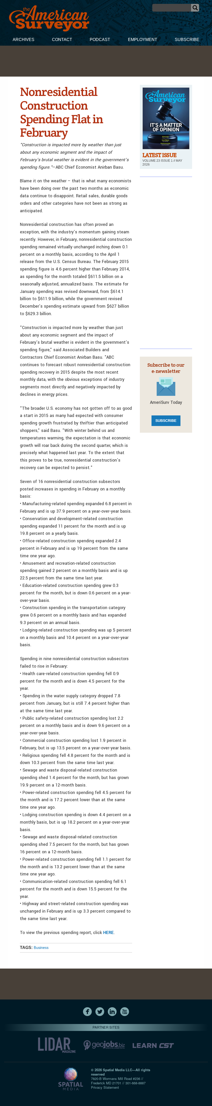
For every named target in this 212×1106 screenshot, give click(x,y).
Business (41, 948)
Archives (23, 39)
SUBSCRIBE (165, 421)
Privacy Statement (105, 1087)
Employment (142, 39)
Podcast (100, 39)
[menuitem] (23, 40)
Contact (62, 39)
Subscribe (187, 39)
